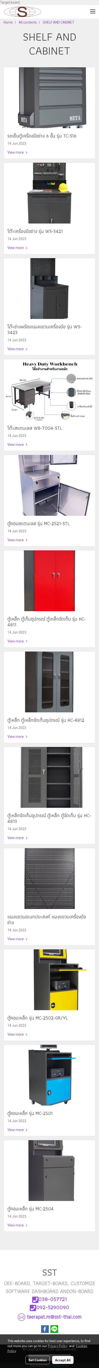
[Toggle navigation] (92, 11)
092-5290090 (52, 1307)
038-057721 (52, 1299)
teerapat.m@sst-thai (54, 1316)
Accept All (63, 1360)
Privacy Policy (58, 1345)
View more (16, 152)
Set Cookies (38, 1360)
